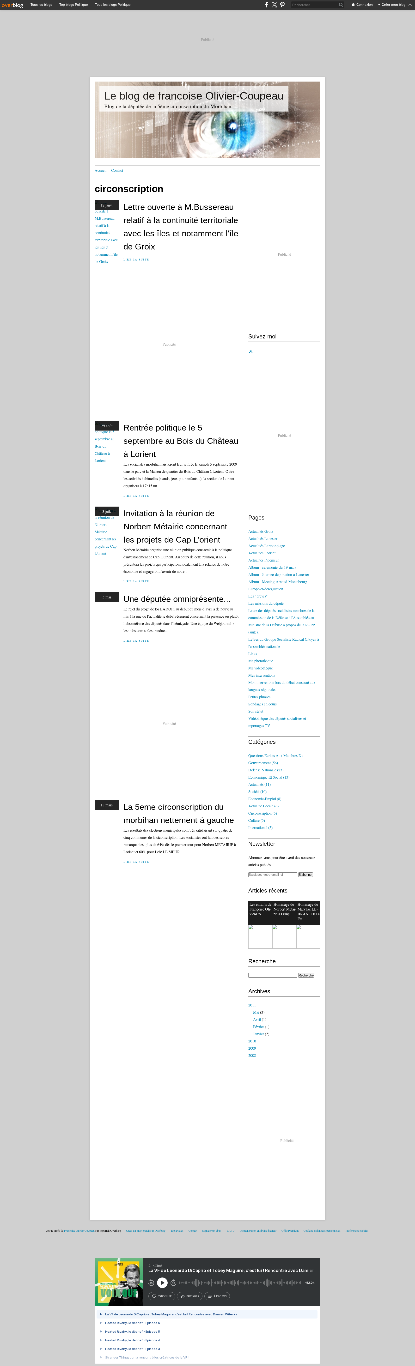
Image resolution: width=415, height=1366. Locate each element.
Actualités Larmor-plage (266, 545)
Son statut (255, 711)
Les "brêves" (258, 595)
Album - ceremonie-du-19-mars (272, 567)
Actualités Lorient (261, 552)
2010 (252, 1040)
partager (192, 1296)
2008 (252, 1055)
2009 (252, 1048)
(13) (268, 777)
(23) (265, 769)
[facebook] (266, 4)
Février (258, 1026)
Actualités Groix (260, 531)
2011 (252, 1004)
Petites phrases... (260, 696)
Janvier (258, 1033)
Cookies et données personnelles (322, 1230)
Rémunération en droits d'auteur (258, 1230)
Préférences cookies (357, 1230)
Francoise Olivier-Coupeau (79, 1230)
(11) (259, 784)
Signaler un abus (212, 1230)
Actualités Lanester (262, 538)
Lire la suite (136, 259)
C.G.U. (231, 1230)
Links (252, 653)
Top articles (177, 1230)
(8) (264, 798)
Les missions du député (266, 603)
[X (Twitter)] (274, 4)
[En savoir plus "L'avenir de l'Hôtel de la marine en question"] (308, 937)
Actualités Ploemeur (263, 559)
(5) (262, 813)
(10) (257, 791)
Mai (256, 1012)
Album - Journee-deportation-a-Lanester (278, 574)
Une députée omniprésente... (177, 598)
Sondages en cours (262, 703)
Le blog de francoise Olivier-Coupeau (194, 96)
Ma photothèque (260, 660)
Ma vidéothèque (260, 667)
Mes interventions (261, 675)
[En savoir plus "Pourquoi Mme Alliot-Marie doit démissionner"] (284, 937)
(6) (263, 805)
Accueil (100, 170)
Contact (117, 170)
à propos (220, 1296)
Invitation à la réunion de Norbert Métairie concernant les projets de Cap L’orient (175, 526)
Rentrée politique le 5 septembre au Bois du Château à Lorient (180, 441)
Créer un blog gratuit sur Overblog (145, 1230)
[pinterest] (282, 4)
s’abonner (165, 1296)
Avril (257, 1019)
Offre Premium (290, 1230)
